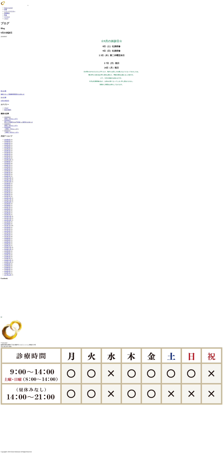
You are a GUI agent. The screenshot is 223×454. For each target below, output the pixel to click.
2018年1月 (7, 273)
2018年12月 (7, 260)
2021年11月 (7, 218)
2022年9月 (7, 203)
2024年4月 (7, 170)
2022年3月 (7, 214)
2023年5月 (7, 189)
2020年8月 (7, 240)
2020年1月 (7, 245)
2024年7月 (7, 165)
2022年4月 (7, 212)
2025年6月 (7, 149)
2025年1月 (7, 158)
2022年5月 (7, 211)
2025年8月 (7, 147)
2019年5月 (7, 256)
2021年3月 (7, 233)
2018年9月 (7, 264)
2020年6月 (7, 242)
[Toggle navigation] (28, 5)
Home (8, 8)
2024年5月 (7, 169)
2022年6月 (7, 209)
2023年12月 (7, 178)
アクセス (7, 17)
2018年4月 (7, 269)
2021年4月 (7, 231)
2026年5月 (7, 143)
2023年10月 (7, 181)
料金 (5, 15)
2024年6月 (7, 167)
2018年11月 (7, 262)
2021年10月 (7, 220)
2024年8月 (7, 163)
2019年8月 (7, 253)
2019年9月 (7, 251)
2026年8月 (7, 139)
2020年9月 (7, 238)
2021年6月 (7, 227)
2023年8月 (7, 185)
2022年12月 (7, 198)
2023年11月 (7, 180)
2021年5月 (7, 229)
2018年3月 (7, 271)
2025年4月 (7, 152)
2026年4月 (7, 145)
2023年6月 (7, 187)
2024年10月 (7, 159)
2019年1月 (7, 258)
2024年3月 (7, 172)
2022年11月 (7, 200)
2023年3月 (7, 192)
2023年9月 (7, 183)
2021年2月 (7, 234)
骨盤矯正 (7, 13)
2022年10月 (7, 202)
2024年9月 (7, 161)
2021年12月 (7, 216)
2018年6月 (7, 267)
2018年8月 (7, 265)
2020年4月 (7, 244)
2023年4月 (7, 191)
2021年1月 (7, 236)
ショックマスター (9, 11)
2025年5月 (7, 150)
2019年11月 (7, 249)
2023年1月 (7, 196)
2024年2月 (7, 174)
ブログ (6, 18)
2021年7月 (7, 225)
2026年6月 (7, 141)
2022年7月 (7, 207)
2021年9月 (7, 222)
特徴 (5, 9)
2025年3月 (7, 154)
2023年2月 (7, 194)
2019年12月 (7, 247)
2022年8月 (7, 205)
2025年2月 (7, 156)
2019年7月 (7, 254)
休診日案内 (7, 110)
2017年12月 (7, 275)
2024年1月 (7, 176)
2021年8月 (7, 223)
